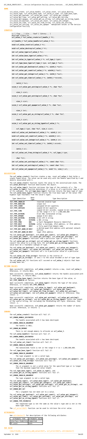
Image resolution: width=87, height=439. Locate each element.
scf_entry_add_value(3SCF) (33, 431)
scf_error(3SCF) (20, 408)
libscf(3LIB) (15, 431)
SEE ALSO (8, 428)
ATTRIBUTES (9, 412)
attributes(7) (19, 415)
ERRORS (7, 312)
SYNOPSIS (8, 30)
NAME (6, 9)
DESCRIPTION (9, 173)
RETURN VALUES (10, 266)
